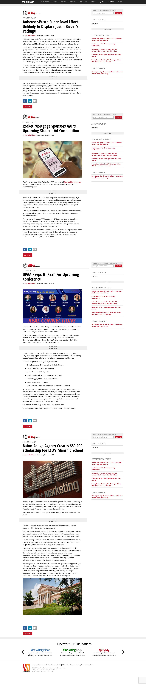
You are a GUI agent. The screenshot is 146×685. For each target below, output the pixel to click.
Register (101, 2)
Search (86, 2)
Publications (45, 2)
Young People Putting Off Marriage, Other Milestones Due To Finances (106, 61)
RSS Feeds (65, 665)
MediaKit (46, 665)
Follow (119, 2)
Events (55, 2)
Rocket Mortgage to (72, 182)
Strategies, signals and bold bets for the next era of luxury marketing (107, 73)
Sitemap (72, 665)
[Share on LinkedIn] (30, 101)
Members (72, 2)
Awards (63, 2)
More (80, 2)
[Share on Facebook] (25, 101)
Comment (27, 106)
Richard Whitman (30, 36)
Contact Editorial (56, 665)
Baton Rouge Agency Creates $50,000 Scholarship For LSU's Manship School (104, 50)
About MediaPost (37, 665)
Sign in (93, 2)
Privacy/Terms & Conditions (85, 665)
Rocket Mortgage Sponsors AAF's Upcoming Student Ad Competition (106, 39)
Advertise (110, 2)
